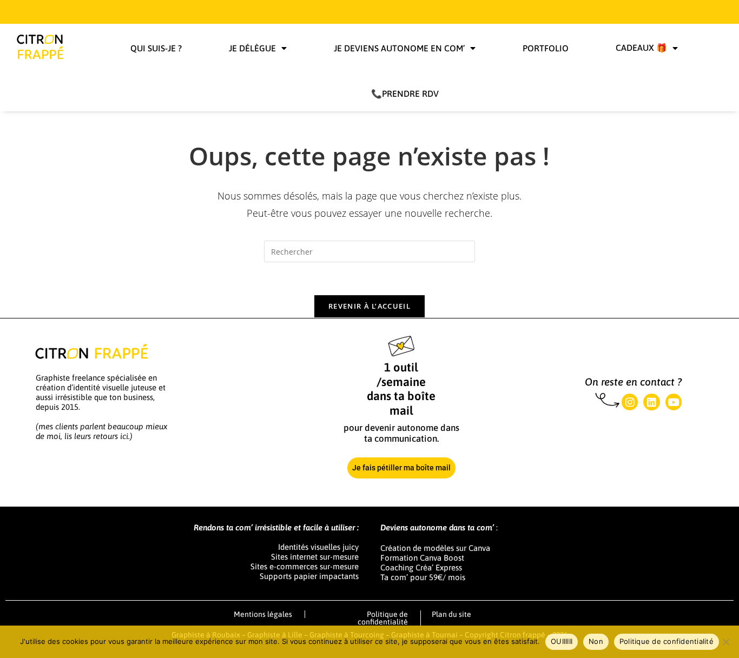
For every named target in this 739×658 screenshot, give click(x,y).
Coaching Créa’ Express (421, 567)
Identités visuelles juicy (318, 546)
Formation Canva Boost (422, 557)
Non (596, 641)
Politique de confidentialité (383, 618)
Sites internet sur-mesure (315, 556)
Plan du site (451, 614)
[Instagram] (630, 402)
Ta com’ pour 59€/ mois (422, 577)
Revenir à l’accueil (369, 306)
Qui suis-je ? (156, 48)
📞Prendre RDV (405, 93)
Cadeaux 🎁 (641, 47)
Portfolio (546, 48)
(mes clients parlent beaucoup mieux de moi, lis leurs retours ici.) (101, 431)
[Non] (725, 641)
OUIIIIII (561, 641)
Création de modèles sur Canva (435, 548)
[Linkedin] (651, 402)
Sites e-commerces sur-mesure (304, 566)
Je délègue (252, 48)
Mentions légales (263, 614)
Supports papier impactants (309, 576)
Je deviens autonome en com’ (399, 48)
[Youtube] (673, 402)
